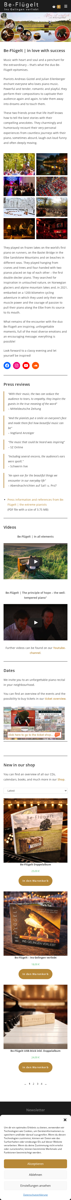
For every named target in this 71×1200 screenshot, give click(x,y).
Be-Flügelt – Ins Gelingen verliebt (36, 957)
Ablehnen (35, 1175)
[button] (65, 1120)
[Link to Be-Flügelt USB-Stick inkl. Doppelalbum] (35, 1017)
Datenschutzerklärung (35, 1194)
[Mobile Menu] (64, 6)
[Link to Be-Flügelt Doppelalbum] (35, 830)
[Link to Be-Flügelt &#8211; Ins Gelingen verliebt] (35, 923)
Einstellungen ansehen (35, 1185)
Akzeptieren (35, 1164)
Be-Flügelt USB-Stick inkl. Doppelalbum (35, 1051)
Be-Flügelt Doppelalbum (35, 864)
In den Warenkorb (35, 880)
